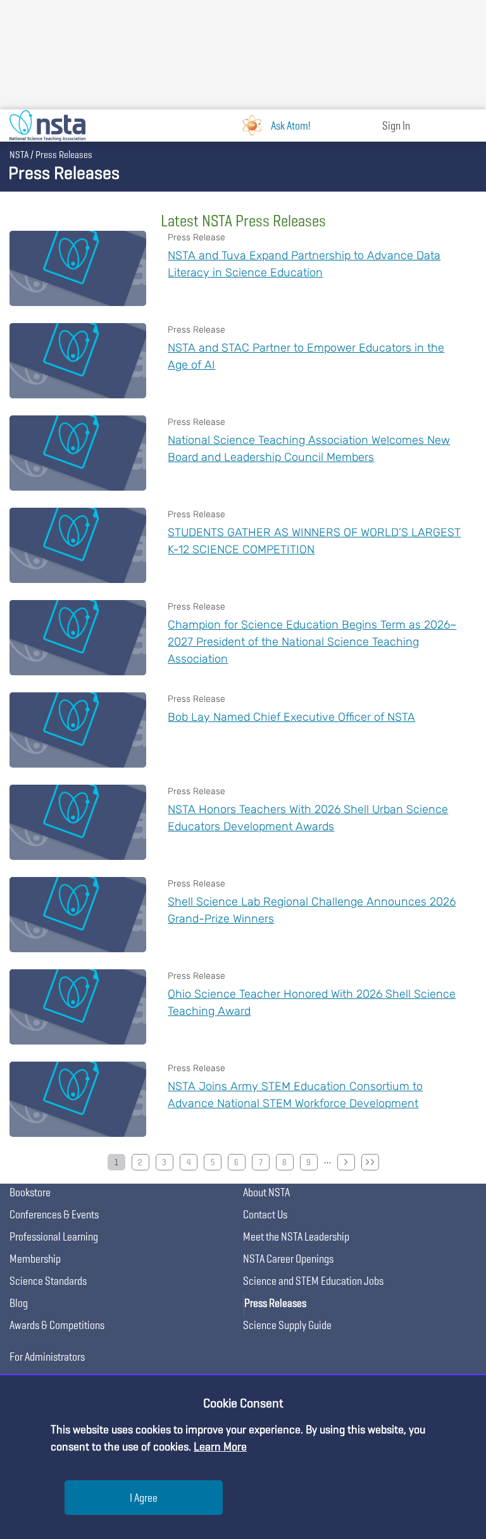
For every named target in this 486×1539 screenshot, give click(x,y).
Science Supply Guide (287, 1325)
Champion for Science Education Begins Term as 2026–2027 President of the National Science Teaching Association (312, 642)
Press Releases (275, 1303)
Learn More (220, 1446)
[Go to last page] (370, 1162)
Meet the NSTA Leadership (296, 1236)
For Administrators (47, 1356)
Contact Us (265, 1214)
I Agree (144, 1497)
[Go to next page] (346, 1162)
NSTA (18, 154)
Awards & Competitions (56, 1325)
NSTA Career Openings (288, 1258)
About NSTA (266, 1192)
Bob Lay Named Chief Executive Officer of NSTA (291, 717)
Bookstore (30, 1192)
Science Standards (48, 1280)
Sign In (396, 125)
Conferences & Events (54, 1214)
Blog (18, 1303)
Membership (35, 1258)
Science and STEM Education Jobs (313, 1280)
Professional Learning (53, 1236)
